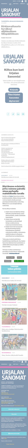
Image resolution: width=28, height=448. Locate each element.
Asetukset (8, 261)
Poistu (19, 257)
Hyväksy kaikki (19, 261)
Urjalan (11, 196)
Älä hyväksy (10, 257)
